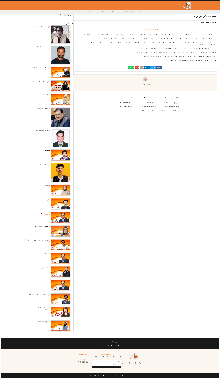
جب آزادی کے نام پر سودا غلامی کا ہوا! (43, 307)
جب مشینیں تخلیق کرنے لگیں (151, 102)
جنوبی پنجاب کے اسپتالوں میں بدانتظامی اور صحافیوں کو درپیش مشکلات (36, 240)
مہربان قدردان (47, 281)
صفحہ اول (139, 11)
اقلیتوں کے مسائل (111, 11)
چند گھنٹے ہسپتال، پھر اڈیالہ (44, 164)
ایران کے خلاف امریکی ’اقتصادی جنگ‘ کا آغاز (149, 110)
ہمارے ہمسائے (101, 11)
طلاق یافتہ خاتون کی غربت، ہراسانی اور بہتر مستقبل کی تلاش (39, 294)
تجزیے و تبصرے (120, 11)
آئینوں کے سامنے (47, 253)
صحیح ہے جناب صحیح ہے (45, 213)
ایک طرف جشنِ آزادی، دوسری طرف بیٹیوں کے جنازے (125, 97)
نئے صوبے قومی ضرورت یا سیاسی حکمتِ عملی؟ (171, 106)
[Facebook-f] (119, 346)
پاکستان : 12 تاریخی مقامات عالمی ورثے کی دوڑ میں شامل (170, 110)
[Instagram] (101, 346)
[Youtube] (112, 346)
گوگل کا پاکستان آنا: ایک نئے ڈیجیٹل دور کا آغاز (171, 97)
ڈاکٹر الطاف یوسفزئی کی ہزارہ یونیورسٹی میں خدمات (125, 102)
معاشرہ (80, 11)
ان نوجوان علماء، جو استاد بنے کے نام (43, 321)
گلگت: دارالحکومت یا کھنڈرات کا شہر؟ (150, 97)
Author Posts (145, 87)
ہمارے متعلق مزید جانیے (137, 367)
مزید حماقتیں (47, 150)
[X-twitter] (115, 346)
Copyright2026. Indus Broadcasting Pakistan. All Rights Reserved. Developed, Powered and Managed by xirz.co (110, 375)
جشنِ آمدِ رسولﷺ (47, 185)
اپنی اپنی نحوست (47, 199)
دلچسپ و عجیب (87, 11)
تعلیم (94, 11)
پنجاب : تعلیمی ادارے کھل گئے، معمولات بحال (126, 110)
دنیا (126, 11)
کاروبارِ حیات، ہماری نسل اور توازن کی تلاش (42, 226)
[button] (159, 67)
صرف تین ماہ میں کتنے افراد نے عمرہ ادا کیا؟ (149, 106)
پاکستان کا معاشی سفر (46, 267)
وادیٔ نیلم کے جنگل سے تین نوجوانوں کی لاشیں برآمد (125, 106)
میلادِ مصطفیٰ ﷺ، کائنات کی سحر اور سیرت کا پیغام (171, 102)
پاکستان (133, 11)
